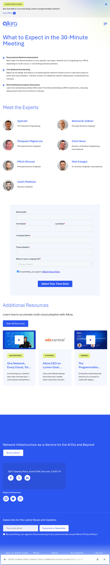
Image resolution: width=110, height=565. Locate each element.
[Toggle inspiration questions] (4, 559)
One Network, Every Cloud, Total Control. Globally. (19, 365)
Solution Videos (15, 355)
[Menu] (105, 24)
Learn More (7, 13)
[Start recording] (97, 559)
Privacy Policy (89, 534)
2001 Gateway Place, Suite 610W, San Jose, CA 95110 (34, 471)
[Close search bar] (104, 559)
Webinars (84, 355)
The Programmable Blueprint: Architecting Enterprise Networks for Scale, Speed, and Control (90, 365)
